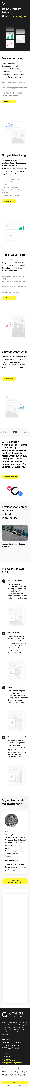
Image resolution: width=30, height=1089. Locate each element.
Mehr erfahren (9, 101)
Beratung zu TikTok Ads (11, 292)
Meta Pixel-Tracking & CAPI (12, 93)
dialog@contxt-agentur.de (12, 1063)
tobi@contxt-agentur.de (16, 867)
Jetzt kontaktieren (10, 477)
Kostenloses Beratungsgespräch (15, 881)
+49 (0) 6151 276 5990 (16, 865)
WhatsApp (11, 870)
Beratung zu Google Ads (11, 195)
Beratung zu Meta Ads (10, 96)
